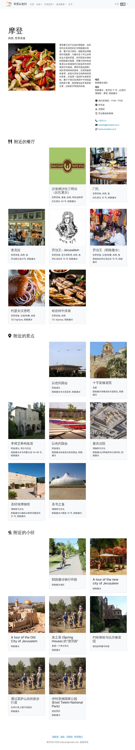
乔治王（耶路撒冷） (107, 250)
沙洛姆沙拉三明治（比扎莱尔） (64, 190)
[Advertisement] (67, 18)
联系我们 (78, 736)
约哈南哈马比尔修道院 (107, 639)
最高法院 (99, 443)
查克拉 (15, 250)
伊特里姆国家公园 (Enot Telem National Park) (67, 702)
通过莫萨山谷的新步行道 (25, 700)
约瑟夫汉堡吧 (20, 311)
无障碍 (69, 736)
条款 (62, 736)
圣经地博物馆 (20, 504)
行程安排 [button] (48, 4)
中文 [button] (117, 4)
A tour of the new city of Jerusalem (106, 581)
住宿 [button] (38, 4)
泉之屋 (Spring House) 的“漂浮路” (65, 639)
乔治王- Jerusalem (65, 250)
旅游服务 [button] (60, 4)
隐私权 (55, 736)
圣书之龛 (58, 504)
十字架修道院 (102, 383)
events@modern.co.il (108, 125)
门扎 (96, 189)
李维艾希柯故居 (22, 443)
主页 (32, 4)
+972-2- (102, 120)
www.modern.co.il (107, 129)
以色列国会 (60, 383)
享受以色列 (20, 4)
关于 (70, 4)
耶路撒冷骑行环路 (64, 579)
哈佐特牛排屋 (61, 311)
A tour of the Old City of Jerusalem (24, 639)
